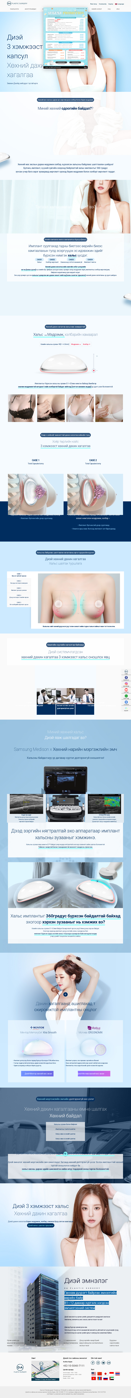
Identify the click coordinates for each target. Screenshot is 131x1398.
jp (105, 1373)
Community (102, 4)
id (111, 1373)
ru (105, 1378)
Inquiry (110, 4)
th (117, 1373)
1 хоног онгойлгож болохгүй (52, 67)
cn (99, 1373)
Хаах (85, 67)
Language (120, 4)
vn (93, 1378)
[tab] (19, 575)
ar (111, 1378)
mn (99, 1378)
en (93, 1373)
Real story (93, 4)
